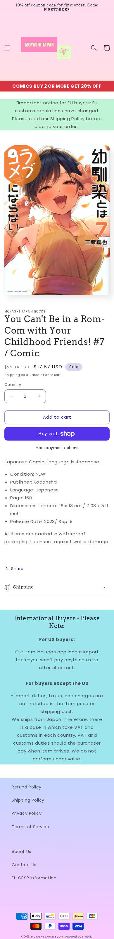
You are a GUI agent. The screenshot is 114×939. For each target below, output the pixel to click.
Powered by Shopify (79, 936)
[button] (7, 48)
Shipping (12, 375)
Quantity (12, 384)
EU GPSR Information (34, 878)
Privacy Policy (27, 813)
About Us (21, 852)
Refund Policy (27, 787)
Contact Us (24, 865)
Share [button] (17, 569)
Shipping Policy (67, 118)
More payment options (57, 447)
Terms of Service (30, 827)
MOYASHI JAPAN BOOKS (47, 936)
